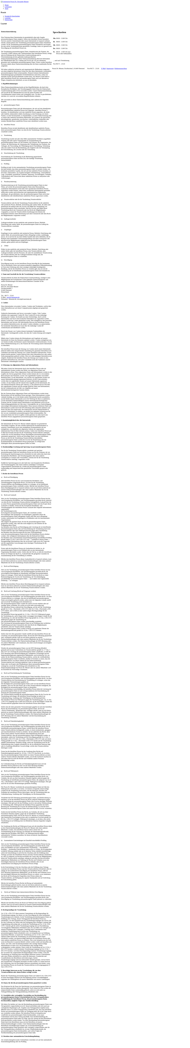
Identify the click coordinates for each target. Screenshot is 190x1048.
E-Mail (103, 68)
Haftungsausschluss (121, 68)
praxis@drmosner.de (13, 297)
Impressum (110, 68)
